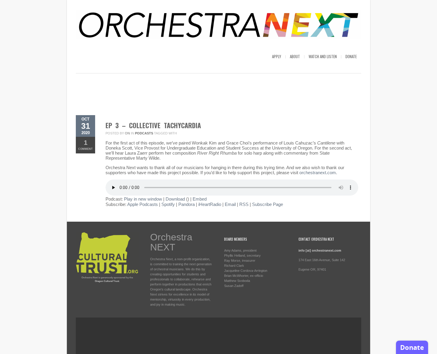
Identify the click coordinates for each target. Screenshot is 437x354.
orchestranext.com (317, 172)
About (295, 56)
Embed (200, 198)
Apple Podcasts (142, 204)
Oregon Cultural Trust (107, 281)
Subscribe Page (267, 204)
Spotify (168, 204)
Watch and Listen (323, 56)
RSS (244, 204)
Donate (351, 56)
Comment (85, 144)
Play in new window (143, 198)
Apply (276, 56)
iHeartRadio (209, 204)
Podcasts (144, 133)
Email (230, 204)
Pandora (186, 204)
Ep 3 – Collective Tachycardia (153, 125)
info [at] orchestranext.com (319, 250)
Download (175, 198)
